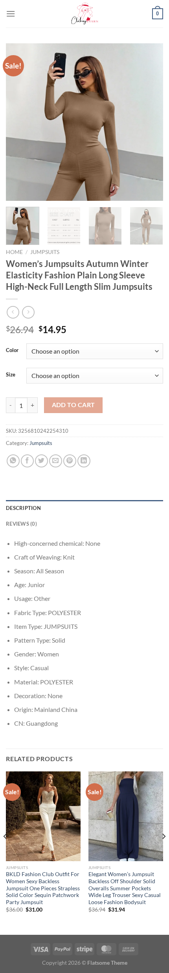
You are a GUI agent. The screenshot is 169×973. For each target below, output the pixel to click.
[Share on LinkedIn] (83, 460)
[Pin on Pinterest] (69, 460)
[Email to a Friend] (55, 460)
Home (14, 252)
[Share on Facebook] (27, 460)
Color (12, 350)
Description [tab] (23, 508)
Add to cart (73, 404)
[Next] (150, 122)
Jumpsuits (44, 252)
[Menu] (10, 13)
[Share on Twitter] (41, 460)
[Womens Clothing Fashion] (84, 14)
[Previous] (19, 122)
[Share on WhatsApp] (13, 460)
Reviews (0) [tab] (21, 524)
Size (10, 375)
